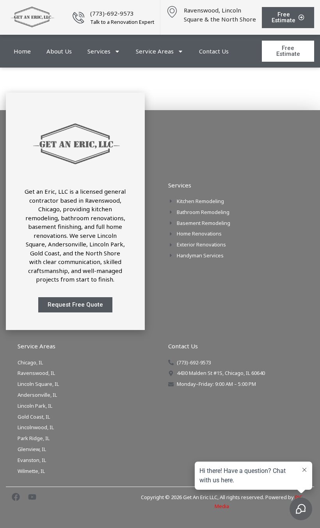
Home (22, 51)
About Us (59, 51)
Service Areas (155, 51)
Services (98, 51)
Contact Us (214, 51)
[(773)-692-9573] (78, 17)
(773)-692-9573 (112, 13)
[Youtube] (32, 497)
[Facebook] (16, 497)
